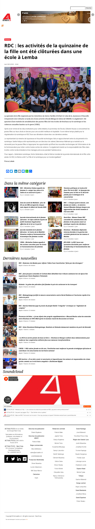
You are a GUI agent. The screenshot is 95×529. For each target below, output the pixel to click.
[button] (18, 14)
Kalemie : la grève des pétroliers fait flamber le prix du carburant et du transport (48, 284)
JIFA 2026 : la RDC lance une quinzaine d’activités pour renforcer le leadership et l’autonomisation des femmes (77, 245)
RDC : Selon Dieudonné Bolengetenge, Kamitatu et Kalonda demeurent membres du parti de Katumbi (55, 327)
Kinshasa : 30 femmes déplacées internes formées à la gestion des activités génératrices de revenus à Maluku (76, 233)
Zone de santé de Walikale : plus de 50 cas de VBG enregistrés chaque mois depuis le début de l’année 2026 (33, 205)
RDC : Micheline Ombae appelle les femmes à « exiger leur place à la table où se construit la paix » (32, 190)
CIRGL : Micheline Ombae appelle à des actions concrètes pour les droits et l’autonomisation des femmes (33, 244)
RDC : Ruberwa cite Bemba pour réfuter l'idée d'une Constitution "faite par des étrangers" (51, 263)
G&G (27, 519)
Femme (7, 40)
